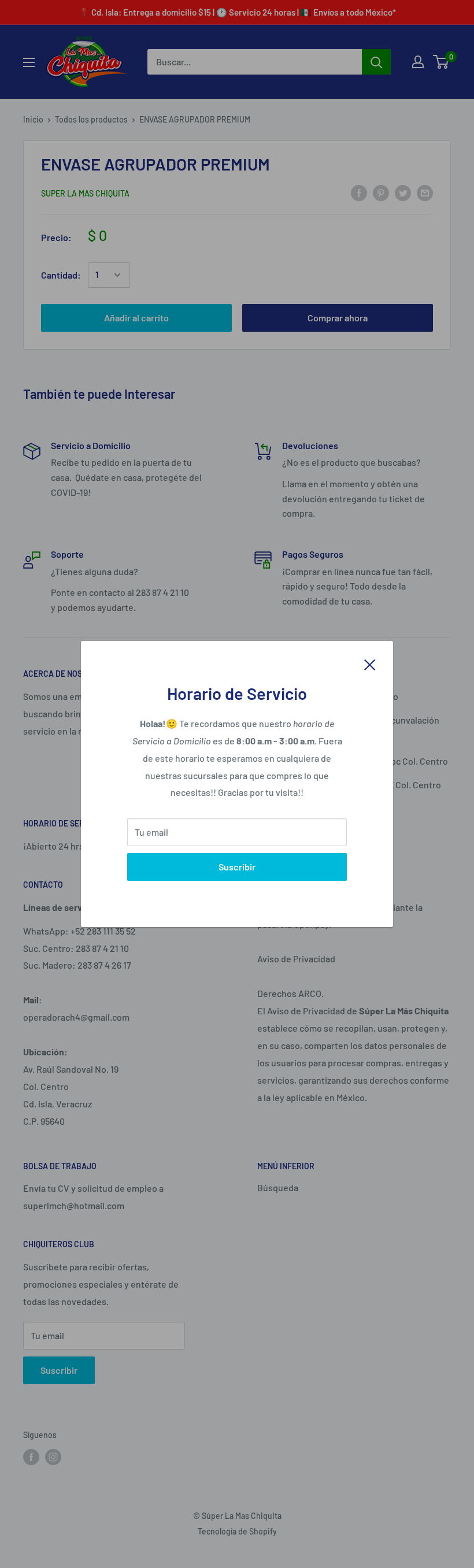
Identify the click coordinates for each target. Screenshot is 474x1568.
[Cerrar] (370, 663)
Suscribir (237, 866)
